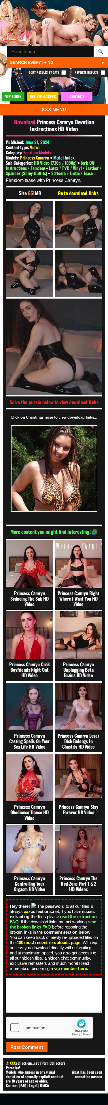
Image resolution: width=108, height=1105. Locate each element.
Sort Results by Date (44, 72)
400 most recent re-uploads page (48, 942)
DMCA (44, 1085)
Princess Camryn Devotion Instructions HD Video (62, 125)
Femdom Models (37, 152)
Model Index (64, 157)
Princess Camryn (35, 157)
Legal (33, 1085)
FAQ (23, 1085)
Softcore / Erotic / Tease (72, 173)
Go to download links (78, 193)
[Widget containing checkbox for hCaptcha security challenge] (49, 1027)
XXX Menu (54, 109)
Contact (12, 1085)
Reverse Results (87, 72)
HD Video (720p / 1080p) (56, 163)
